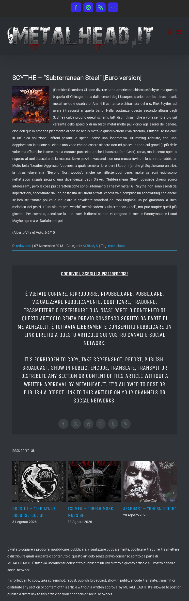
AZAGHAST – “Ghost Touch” (149, 508)
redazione (23, 246)
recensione (116, 246)
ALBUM (88, 246)
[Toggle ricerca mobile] (169, 31)
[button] (15, 492)
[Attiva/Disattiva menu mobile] (179, 31)
